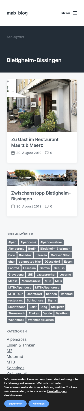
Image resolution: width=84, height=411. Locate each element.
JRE (30, 274)
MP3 (48, 281)
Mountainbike (31, 281)
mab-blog (17, 13)
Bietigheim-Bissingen (55, 248)
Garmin (45, 268)
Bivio (11, 255)
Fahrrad (13, 268)
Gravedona (16, 274)
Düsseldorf (52, 261)
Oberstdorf (34, 294)
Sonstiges (15, 368)
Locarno (65, 274)
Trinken (34, 313)
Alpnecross (16, 248)
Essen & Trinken (21, 345)
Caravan (41, 255)
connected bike (30, 261)
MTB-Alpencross (47, 287)
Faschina (29, 268)
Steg (44, 307)
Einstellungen (57, 391)
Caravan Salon (61, 255)
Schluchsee (35, 300)
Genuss (59, 268)
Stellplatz (57, 307)
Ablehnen (39, 403)
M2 (9, 351)
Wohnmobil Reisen (41, 320)
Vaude (47, 313)
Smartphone (17, 307)
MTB (58, 281)
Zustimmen (15, 403)
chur (11, 261)
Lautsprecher (46, 274)
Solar (33, 307)
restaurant (15, 300)
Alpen (12, 242)
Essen (68, 261)
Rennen (51, 294)
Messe (13, 281)
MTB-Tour (15, 294)
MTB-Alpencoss (19, 287)
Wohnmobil (16, 320)
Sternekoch (16, 313)
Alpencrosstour (51, 242)
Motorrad (15, 356)
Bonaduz (25, 255)
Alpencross (28, 242)
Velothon (62, 313)
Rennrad (67, 294)
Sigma (51, 300)
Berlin (32, 248)
